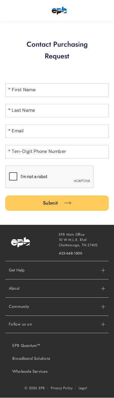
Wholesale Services (30, 371)
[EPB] (59, 10)
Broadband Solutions (31, 358)
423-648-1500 (71, 253)
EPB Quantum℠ (26, 345)
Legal (83, 388)
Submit (50, 203)
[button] (57, 288)
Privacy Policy (62, 388)
